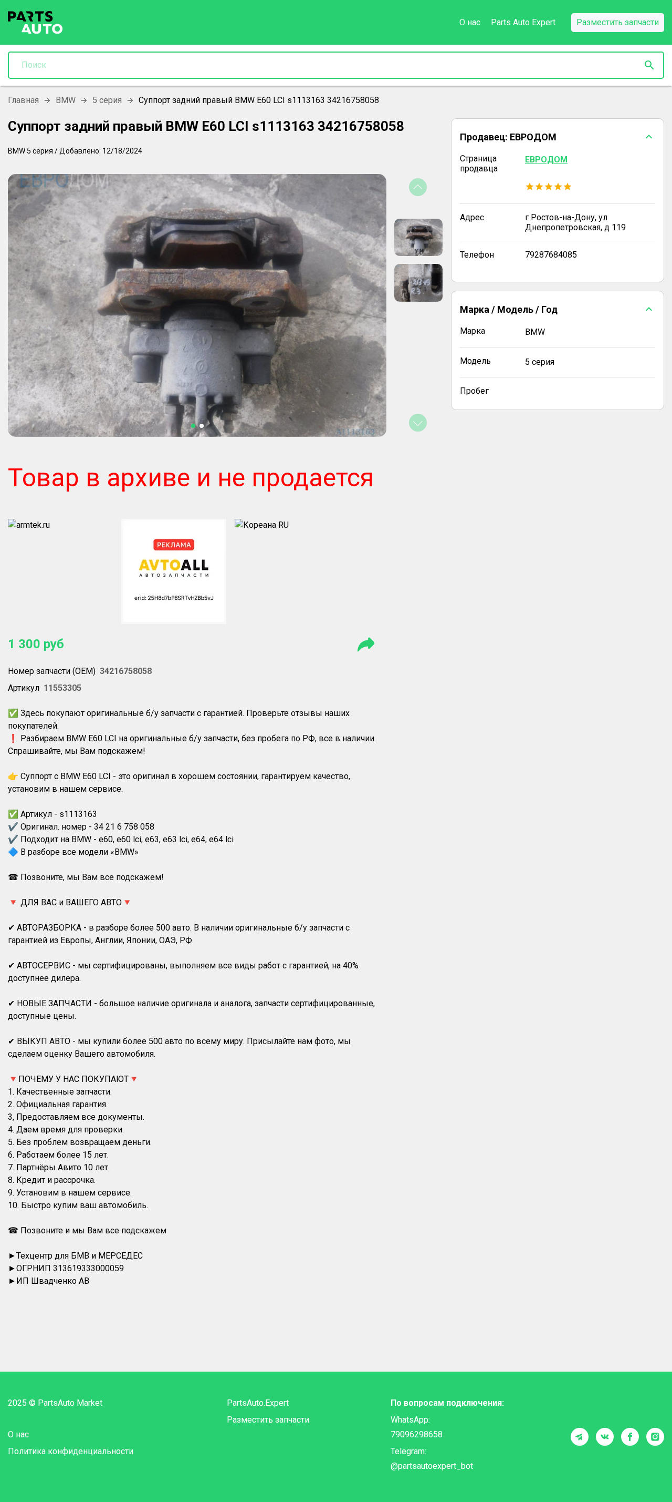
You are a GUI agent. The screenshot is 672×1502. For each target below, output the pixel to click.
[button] (558, 136)
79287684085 (551, 255)
